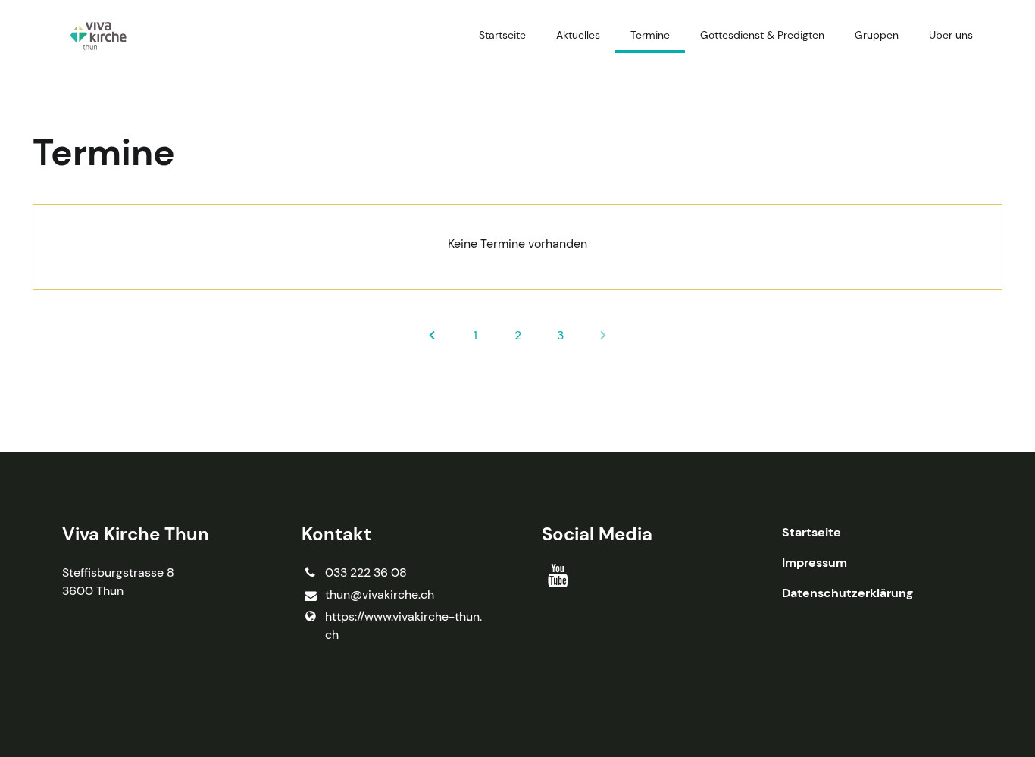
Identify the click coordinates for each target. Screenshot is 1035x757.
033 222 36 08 (366, 572)
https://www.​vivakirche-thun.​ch (403, 625)
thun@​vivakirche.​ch (379, 594)
